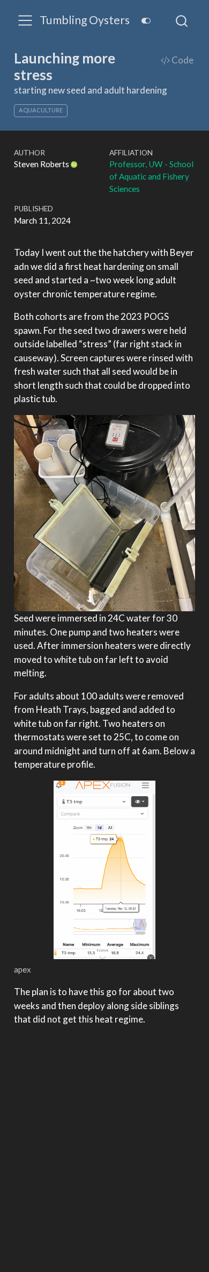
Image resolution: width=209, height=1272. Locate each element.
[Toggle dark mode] (146, 20)
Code (181, 60)
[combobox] (182, 20)
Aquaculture (41, 109)
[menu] (25, 20)
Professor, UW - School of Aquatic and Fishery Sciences (151, 176)
